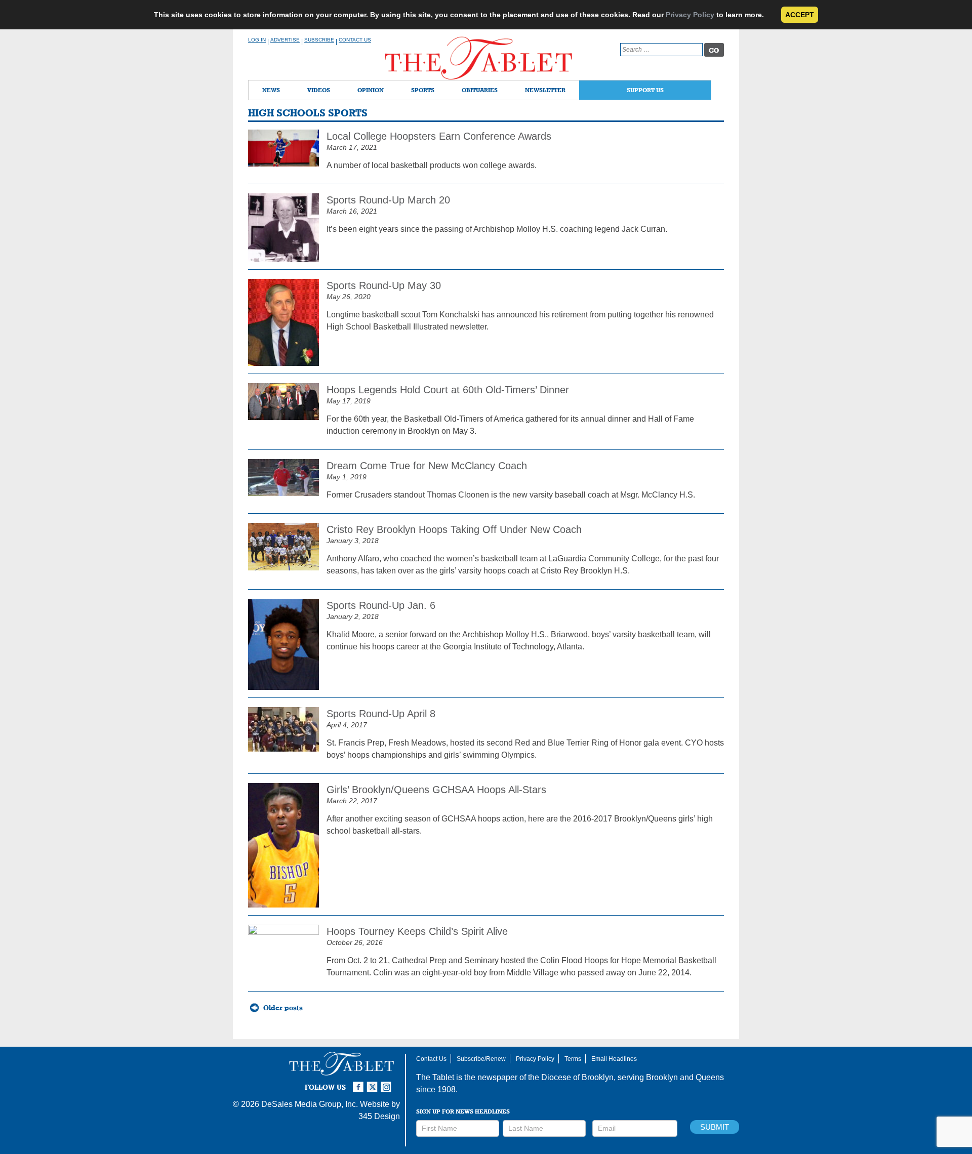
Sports (422, 90)
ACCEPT (799, 15)
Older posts (283, 1008)
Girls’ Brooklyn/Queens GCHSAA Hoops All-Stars (436, 789)
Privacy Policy (690, 15)
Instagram (388, 1082)
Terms (572, 1058)
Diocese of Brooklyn (577, 1077)
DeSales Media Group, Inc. (309, 1104)
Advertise (285, 40)
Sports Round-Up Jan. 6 (381, 605)
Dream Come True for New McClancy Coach (427, 465)
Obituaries (480, 90)
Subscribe (319, 40)
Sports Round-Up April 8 (381, 713)
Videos (318, 90)
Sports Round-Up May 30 (384, 285)
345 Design (379, 1116)
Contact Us (355, 40)
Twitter (374, 1082)
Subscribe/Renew (481, 1058)
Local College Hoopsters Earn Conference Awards (439, 136)
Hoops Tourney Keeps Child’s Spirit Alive (417, 931)
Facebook (359, 1082)
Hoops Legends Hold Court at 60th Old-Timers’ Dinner (448, 389)
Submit (714, 1127)
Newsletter (545, 90)
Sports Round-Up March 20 (388, 199)
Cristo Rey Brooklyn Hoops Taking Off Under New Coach (454, 529)
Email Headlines (614, 1058)
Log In (257, 40)
